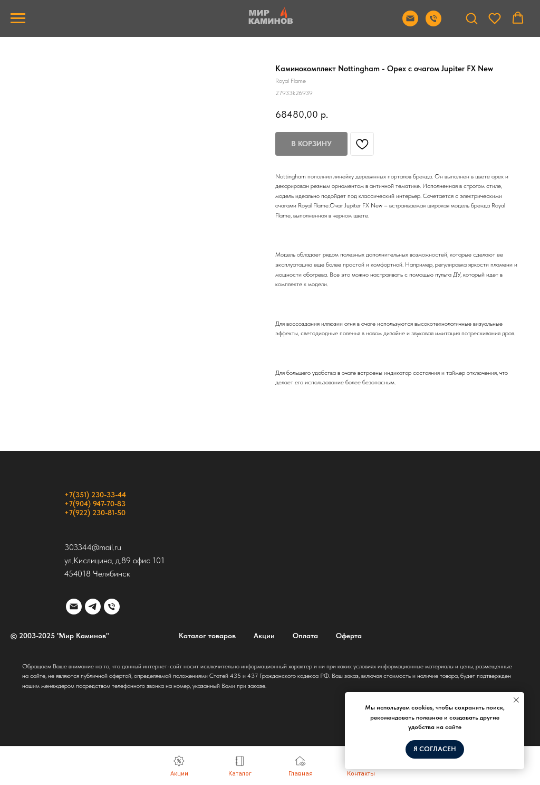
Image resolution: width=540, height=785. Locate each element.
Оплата (305, 635)
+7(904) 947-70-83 (95, 503)
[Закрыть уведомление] (516, 700)
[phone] (112, 606)
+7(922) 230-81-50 (95, 512)
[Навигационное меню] (18, 18)
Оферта (349, 635)
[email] (74, 606)
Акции (264, 635)
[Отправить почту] (410, 23)
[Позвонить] (433, 23)
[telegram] (93, 606)
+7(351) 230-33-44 (95, 494)
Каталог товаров (207, 635)
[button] (471, 18)
